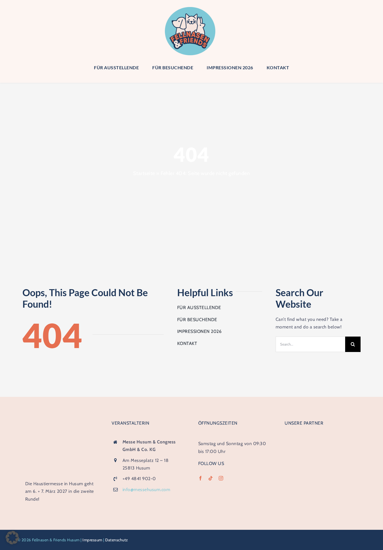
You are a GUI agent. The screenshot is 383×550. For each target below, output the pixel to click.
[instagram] (221, 478)
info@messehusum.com (146, 489)
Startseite (144, 173)
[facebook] (200, 478)
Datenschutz (116, 539)
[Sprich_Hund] (321, 479)
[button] (12, 537)
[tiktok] (210, 478)
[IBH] (321, 437)
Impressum (92, 539)
